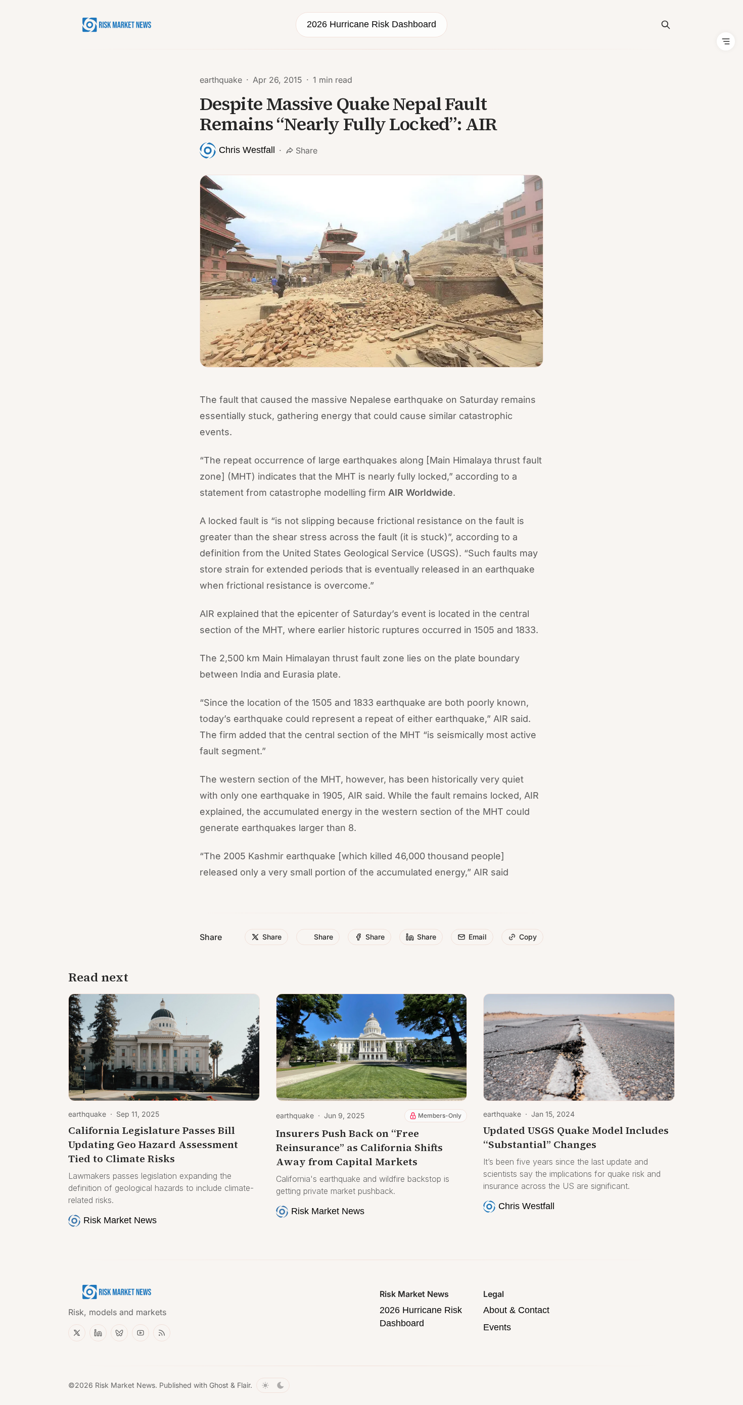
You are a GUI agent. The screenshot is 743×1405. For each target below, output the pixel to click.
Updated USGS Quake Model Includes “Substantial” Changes (576, 1137)
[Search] (666, 25)
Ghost (218, 1385)
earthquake (221, 80)
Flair (243, 1385)
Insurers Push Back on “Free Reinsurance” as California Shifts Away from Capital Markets (359, 1147)
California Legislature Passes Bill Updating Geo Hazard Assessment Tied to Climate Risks (153, 1144)
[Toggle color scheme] (273, 1385)
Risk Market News (125, 1385)
